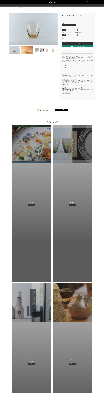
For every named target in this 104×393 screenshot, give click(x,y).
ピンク (69, 29)
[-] (62, 40)
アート (72, 359)
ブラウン (74, 29)
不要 (64, 29)
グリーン (74, 34)
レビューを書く (61, 109)
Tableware (14, 7)
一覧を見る (31, 204)
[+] (66, 40)
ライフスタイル (31, 359)
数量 (63, 38)
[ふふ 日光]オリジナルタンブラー (69, 25)
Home (10, 7)
